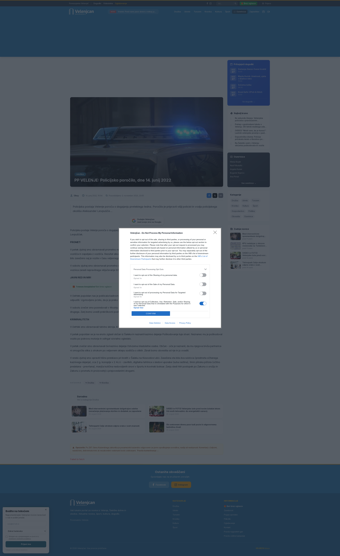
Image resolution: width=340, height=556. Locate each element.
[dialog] (170, 278)
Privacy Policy (185, 323)
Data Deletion (155, 323)
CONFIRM (151, 314)
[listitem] (170, 269)
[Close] (215, 233)
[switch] (202, 275)
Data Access (170, 323)
